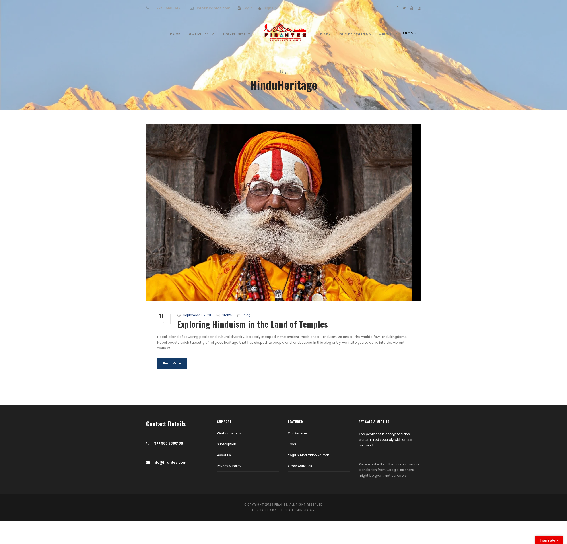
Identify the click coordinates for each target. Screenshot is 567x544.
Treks (292, 444)
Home (175, 33)
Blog (325, 33)
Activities (199, 33)
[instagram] (419, 8)
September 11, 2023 (197, 315)
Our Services (297, 433)
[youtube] (411, 8)
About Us (224, 455)
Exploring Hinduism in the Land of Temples (252, 324)
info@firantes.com (213, 8)
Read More (172, 363)
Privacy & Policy (229, 466)
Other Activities (300, 466)
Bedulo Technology (296, 510)
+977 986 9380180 (167, 443)
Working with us (229, 433)
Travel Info (233, 33)
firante (227, 315)
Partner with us (355, 33)
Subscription (226, 444)
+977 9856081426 (167, 8)
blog (247, 315)
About (385, 33)
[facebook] (397, 8)
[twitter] (404, 8)
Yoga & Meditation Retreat (308, 455)
